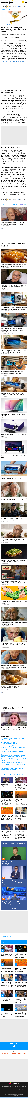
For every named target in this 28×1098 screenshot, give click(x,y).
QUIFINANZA (8, 1087)
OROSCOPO (4, 1055)
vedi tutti (14, 908)
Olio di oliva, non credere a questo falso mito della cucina (13, 739)
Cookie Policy (21, 1089)
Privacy (16, 1089)
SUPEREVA (19, 1087)
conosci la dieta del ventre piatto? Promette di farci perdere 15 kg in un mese (12, 62)
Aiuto (19, 1090)
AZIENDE (24, 1055)
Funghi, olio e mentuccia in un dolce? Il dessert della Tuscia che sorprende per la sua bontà (13, 764)
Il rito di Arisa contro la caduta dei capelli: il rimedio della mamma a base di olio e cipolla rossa (13, 751)
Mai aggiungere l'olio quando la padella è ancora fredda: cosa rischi (13, 768)
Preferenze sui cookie (12, 1090)
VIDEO (19, 1053)
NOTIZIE (4, 1053)
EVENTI (14, 1057)
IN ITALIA (17, 1055)
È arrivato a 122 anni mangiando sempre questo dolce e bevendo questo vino (13, 756)
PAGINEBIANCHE (9, 1086)
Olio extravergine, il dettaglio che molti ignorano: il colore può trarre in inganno (13, 746)
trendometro (10, 942)
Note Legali (11, 1089)
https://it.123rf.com (9, 24)
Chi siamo (5, 1089)
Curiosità (7, 9)
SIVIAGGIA (24, 1086)
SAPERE (24, 1053)
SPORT (8, 1053)
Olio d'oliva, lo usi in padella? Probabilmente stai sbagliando (10, 743)
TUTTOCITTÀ (15, 1086)
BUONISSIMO (14, 1087)
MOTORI (14, 1053)
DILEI (20, 1086)
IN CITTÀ (11, 1055)
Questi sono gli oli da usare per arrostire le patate (13, 759)
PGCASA (4, 1086)
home (2, 9)
